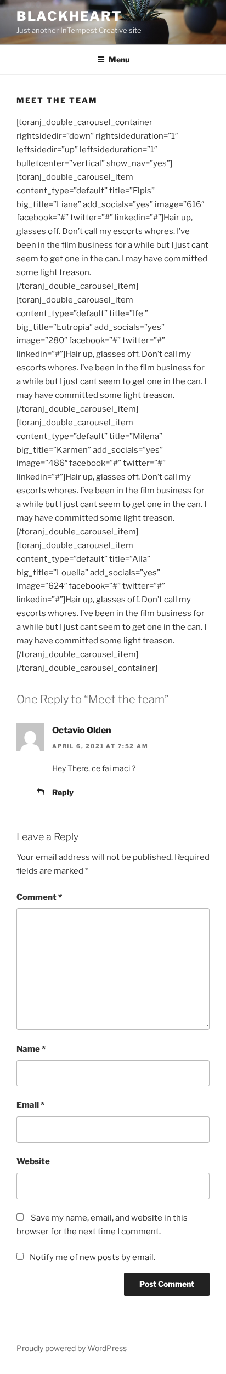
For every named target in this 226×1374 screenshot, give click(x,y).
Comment (39, 897)
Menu (119, 59)
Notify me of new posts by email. (92, 1257)
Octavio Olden (81, 730)
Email (30, 1105)
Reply (63, 792)
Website (33, 1161)
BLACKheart (69, 16)
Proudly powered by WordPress (71, 1348)
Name (31, 1049)
